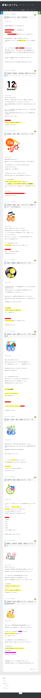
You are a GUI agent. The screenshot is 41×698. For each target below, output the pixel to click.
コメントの (6, 685)
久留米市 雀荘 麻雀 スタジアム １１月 (19, 134)
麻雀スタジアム (10, 5)
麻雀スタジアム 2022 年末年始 (16, 17)
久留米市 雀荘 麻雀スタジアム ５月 (18, 480)
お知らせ (11, 9)
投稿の (5, 683)
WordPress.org (5, 688)
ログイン (4, 680)
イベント (16, 9)
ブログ (27, 9)
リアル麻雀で (22, 9)
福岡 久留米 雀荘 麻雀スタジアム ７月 (19, 419)
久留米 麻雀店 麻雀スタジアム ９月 (18, 263)
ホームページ (32, 9)
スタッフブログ (5, 9)
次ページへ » (33, 669)
